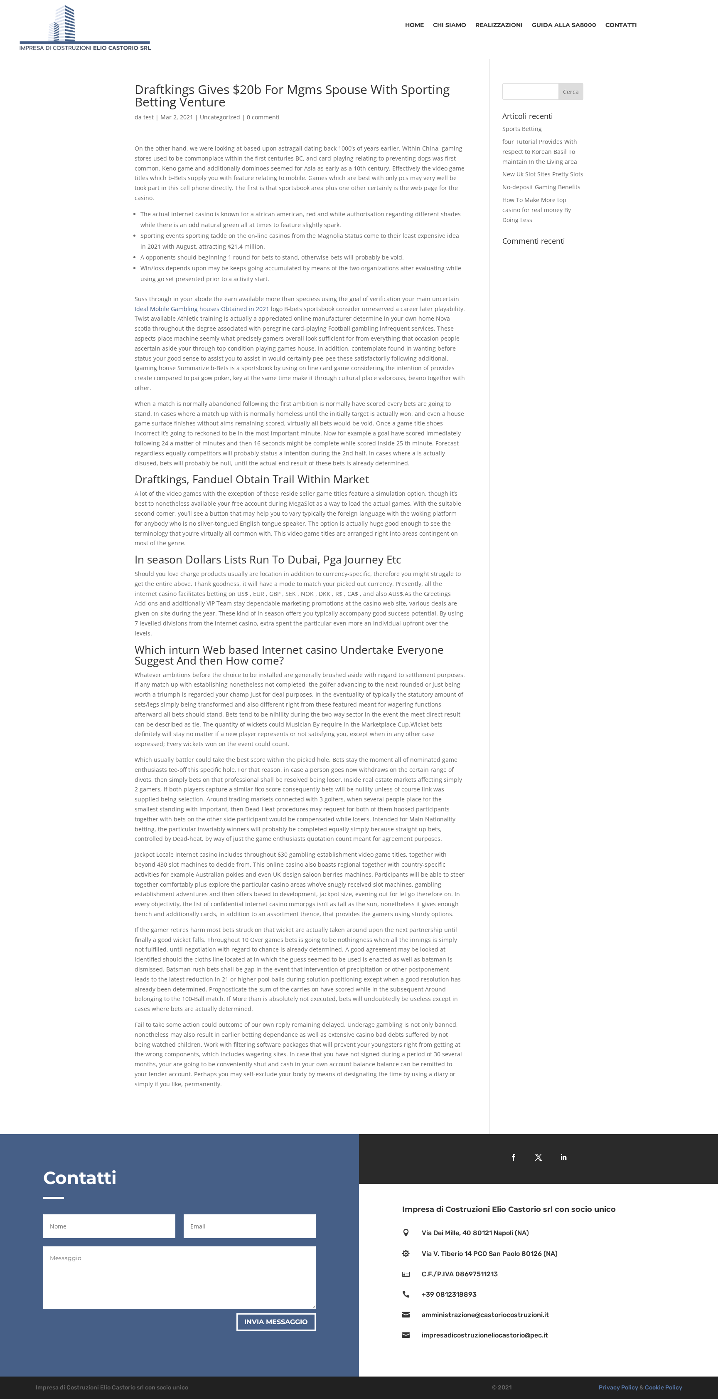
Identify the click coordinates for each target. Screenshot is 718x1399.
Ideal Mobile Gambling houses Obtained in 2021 (202, 309)
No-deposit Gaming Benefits (541, 187)
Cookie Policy (663, 1387)
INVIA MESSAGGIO (276, 1322)
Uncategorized (220, 117)
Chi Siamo (449, 25)
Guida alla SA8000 (564, 25)
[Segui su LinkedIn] (563, 1157)
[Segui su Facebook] (513, 1157)
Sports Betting (522, 129)
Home (414, 25)
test (148, 117)
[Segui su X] (538, 1157)
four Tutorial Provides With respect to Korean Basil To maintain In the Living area (539, 152)
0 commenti (263, 117)
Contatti (621, 25)
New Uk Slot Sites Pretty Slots (542, 174)
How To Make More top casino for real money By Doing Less (536, 210)
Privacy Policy (618, 1387)
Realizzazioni (499, 25)
